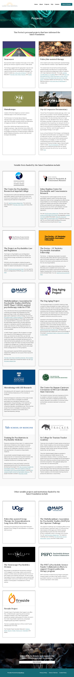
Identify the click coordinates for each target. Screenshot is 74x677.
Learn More (19, 64)
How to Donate (37, 662)
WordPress (21, 672)
